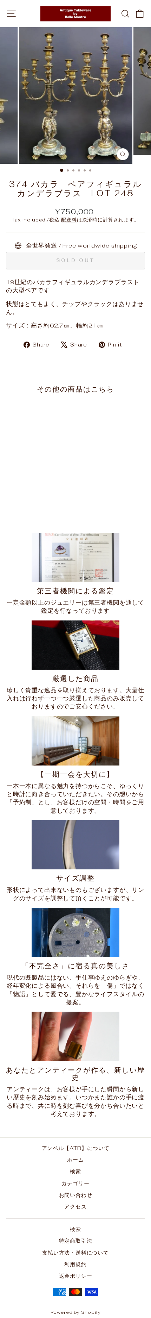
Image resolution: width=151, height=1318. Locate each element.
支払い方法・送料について (75, 1252)
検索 (75, 1171)
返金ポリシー (75, 1276)
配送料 (69, 220)
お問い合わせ (75, 1195)
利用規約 (75, 1264)
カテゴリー (75, 1183)
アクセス (75, 1206)
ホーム (75, 1159)
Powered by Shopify (76, 1312)
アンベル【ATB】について (76, 1148)
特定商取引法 (75, 1240)
